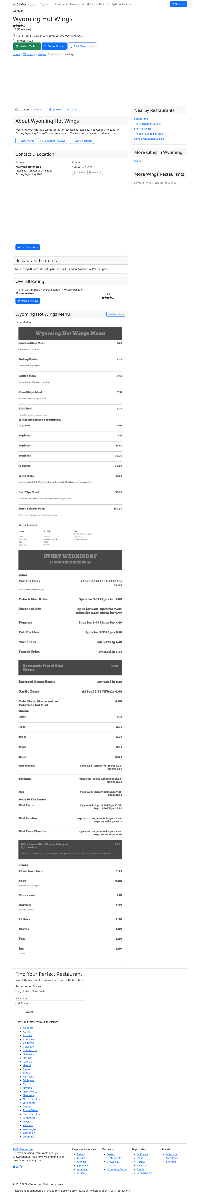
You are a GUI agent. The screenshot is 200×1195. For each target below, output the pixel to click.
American (82, 1169)
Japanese (82, 1165)
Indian (81, 1173)
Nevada (27, 1088)
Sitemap (171, 1161)
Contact (75, 109)
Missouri (28, 1084)
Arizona (27, 1035)
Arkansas (28, 1039)
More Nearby (123, 4)
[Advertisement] (100, 80)
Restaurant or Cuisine (28, 986)
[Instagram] (20, 1166)
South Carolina (31, 1114)
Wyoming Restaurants (70, 4)
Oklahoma (29, 1103)
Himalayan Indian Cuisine (149, 138)
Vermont (28, 1125)
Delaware (28, 1054)
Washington (30, 1129)
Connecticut (30, 1050)
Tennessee (29, 1118)
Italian (81, 1154)
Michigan (28, 1080)
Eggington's (141, 118)
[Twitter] (17, 1166)
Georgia (27, 1061)
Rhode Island (30, 1110)
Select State (22, 998)
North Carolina (31, 1099)
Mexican (82, 1158)
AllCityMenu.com (25, 4)
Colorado (28, 1046)
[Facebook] (14, 1166)
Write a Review (29, 300)
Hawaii (27, 1065)
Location (23, 109)
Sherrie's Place (143, 128)
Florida (27, 1058)
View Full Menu (116, 314)
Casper (138, 160)
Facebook (96, 172)
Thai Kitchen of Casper (147, 123)
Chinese (82, 1161)
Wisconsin (29, 1133)
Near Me (179, 4)
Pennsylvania (144, 1173)
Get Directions (84, 46)
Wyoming (28, 1136)
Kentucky (28, 1076)
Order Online (28, 46)
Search (48, 4)
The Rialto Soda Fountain (149, 133)
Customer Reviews (54, 140)
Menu (40, 109)
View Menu (55, 46)
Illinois (27, 1073)
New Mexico (30, 1091)
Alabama (28, 1028)
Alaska (27, 1031)
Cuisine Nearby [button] (98, 4)
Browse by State (116, 1169)
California (28, 1043)
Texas (26, 1121)
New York (28, 1095)
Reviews (57, 109)
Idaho (26, 1069)
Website (80, 172)
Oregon (27, 1106)
